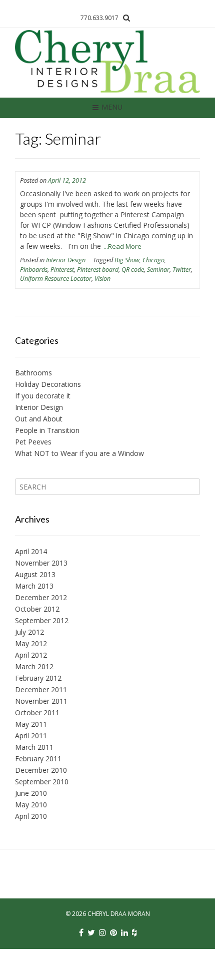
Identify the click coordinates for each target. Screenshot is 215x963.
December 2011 (41, 689)
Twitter (181, 269)
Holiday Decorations (48, 384)
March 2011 (34, 747)
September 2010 (41, 781)
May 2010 (31, 804)
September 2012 (41, 620)
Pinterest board (97, 269)
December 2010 (41, 770)
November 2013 (41, 563)
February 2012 (38, 678)
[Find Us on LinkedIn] (124, 932)
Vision (102, 278)
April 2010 (31, 816)
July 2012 (29, 632)
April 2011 (31, 735)
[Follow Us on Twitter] (91, 932)
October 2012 (37, 609)
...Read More (123, 246)
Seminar (158, 269)
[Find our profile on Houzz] (134, 932)
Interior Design (66, 260)
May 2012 (31, 643)
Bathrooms (33, 372)
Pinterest (62, 269)
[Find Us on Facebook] (81, 932)
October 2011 (37, 712)
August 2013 (35, 574)
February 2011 (38, 758)
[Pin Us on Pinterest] (113, 932)
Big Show (127, 260)
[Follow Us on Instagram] (102, 932)
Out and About (38, 418)
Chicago (153, 260)
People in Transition (47, 430)
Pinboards (34, 269)
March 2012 (34, 666)
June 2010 (31, 793)
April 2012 (31, 655)
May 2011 (31, 724)
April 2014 (31, 551)
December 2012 (41, 597)
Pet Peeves (33, 441)
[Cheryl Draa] (107, 62)
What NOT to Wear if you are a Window (79, 453)
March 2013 (34, 586)
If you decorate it (42, 395)
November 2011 (41, 701)
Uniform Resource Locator (56, 278)
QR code (133, 269)
